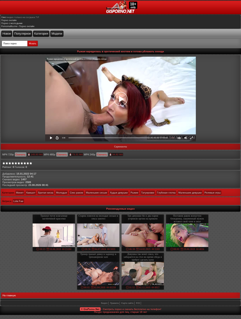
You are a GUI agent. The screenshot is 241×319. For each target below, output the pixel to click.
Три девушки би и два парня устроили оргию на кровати (142, 217)
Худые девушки (119, 192)
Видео (104, 303)
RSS (138, 303)
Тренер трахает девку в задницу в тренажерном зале (98, 255)
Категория (41, 33)
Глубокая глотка (166, 192)
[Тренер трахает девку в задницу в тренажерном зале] (98, 274)
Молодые (61, 192)
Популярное (22, 33)
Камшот (30, 192)
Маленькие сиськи (96, 192)
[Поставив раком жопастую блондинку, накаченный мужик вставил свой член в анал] (187, 235)
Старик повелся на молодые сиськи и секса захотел (98, 217)
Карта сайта (127, 303)
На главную (9, 295)
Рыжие (134, 192)
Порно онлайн (9, 20)
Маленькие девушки (190, 192)
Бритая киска (45, 192)
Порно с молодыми (11, 23)
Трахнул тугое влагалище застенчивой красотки (53, 217)
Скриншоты (120, 146)
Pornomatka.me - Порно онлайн (17, 26)
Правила (114, 303)
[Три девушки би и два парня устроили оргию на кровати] (143, 235)
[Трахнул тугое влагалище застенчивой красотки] (54, 235)
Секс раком (76, 192)
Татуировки (147, 192)
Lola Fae (18, 201)
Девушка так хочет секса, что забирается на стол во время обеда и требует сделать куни (142, 257)
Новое (6, 33)
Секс (3, 17)
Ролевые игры (212, 192)
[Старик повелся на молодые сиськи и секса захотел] (98, 235)
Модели (57, 33)
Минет (19, 192)
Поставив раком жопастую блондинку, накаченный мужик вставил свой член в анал (187, 218)
